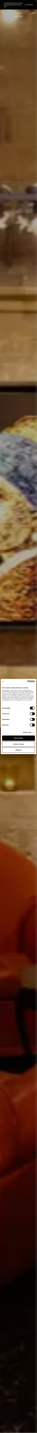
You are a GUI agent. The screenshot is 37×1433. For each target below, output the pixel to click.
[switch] (32, 713)
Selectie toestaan (18, 744)
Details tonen (27, 732)
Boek (33, 13)
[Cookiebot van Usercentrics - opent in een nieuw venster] (27, 681)
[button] (2, 5)
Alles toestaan (18, 738)
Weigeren (19, 750)
